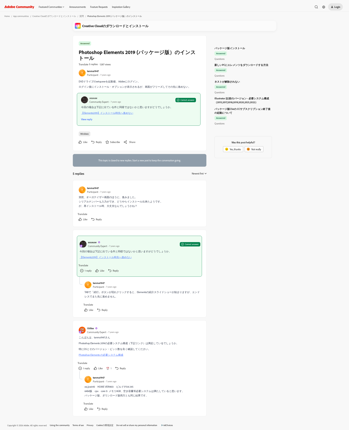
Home (7, 16)
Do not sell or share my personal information (136, 425)
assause (93, 97)
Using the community (60, 425)
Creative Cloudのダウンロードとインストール (54, 16)
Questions (219, 58)
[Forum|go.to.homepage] (19, 7)
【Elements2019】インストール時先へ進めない (107, 112)
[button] (335, 7)
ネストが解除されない (227, 81)
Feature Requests (99, 6)
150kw (90, 328)
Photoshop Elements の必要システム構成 (101, 354)
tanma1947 (93, 71)
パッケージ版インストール (229, 48)
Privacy (90, 425)
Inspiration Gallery (121, 6)
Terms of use (78, 425)
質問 (81, 16)
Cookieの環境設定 (104, 425)
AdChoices (168, 425)
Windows (84, 133)
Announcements (77, 6)
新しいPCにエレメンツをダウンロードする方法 (241, 64)
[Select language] (324, 7)
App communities (21, 16)
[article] (139, 204)
